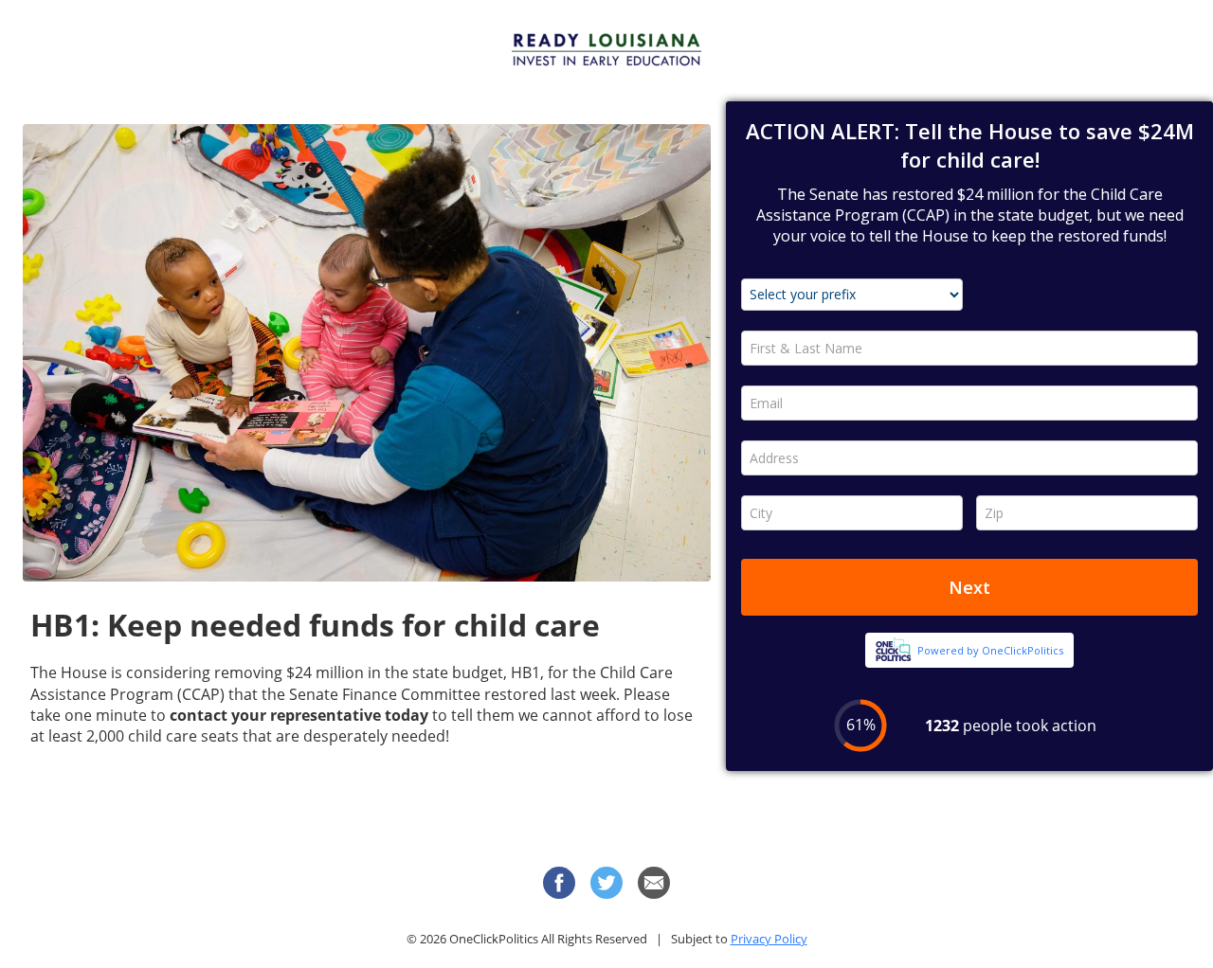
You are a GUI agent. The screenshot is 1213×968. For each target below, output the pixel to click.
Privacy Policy (769, 938)
